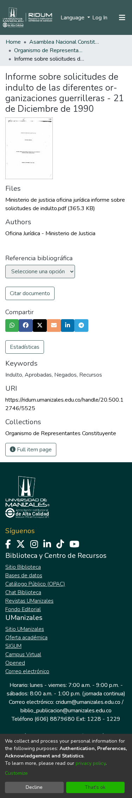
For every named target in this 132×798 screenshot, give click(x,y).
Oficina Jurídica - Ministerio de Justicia (50, 233)
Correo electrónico (27, 671)
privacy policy (91, 763)
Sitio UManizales (24, 629)
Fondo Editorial (23, 609)
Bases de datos (23, 575)
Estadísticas (24, 347)
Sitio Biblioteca (23, 567)
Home (13, 42)
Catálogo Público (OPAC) (35, 583)
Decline (34, 787)
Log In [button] (100, 18)
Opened (15, 662)
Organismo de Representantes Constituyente (49, 50)
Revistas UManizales (29, 600)
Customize (16, 773)
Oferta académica (26, 637)
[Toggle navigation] (122, 18)
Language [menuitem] (73, 18)
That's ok (95, 787)
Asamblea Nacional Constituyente (64, 42)
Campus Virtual (23, 654)
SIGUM (13, 646)
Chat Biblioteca (23, 592)
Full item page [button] (33, 449)
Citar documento (30, 293)
